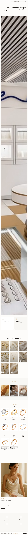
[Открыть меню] (1, 1)
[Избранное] (25, 1)
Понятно (25, 533)
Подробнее (4, 430)
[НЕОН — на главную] (6, 1)
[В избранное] (8, 409)
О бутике (3, 508)
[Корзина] (27, 1)
